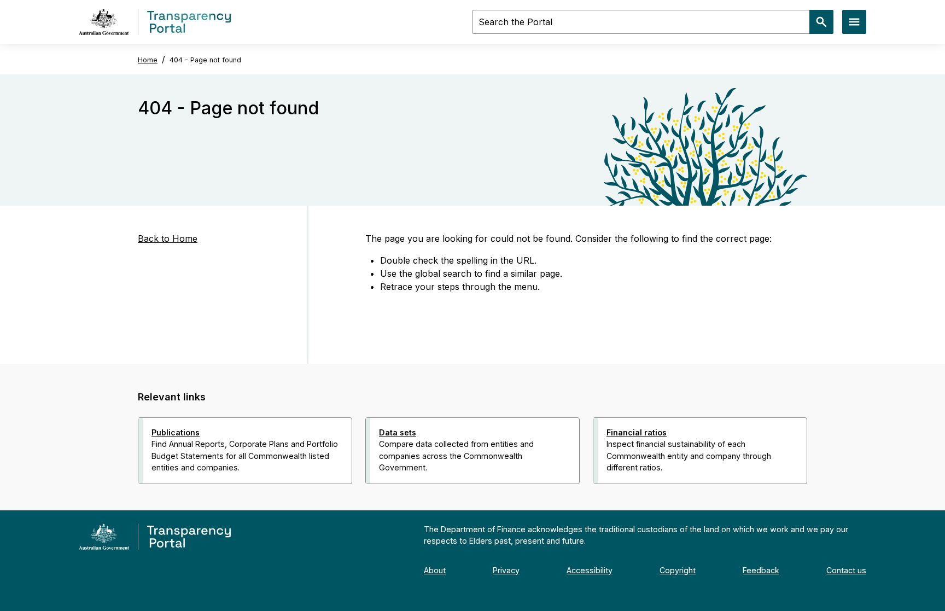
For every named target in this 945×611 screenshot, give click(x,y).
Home (148, 60)
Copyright (678, 570)
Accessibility (589, 570)
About (435, 570)
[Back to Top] (448, 498)
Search (821, 22)
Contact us (846, 570)
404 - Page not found (205, 60)
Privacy (506, 570)
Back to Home (167, 238)
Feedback (761, 570)
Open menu (854, 22)
